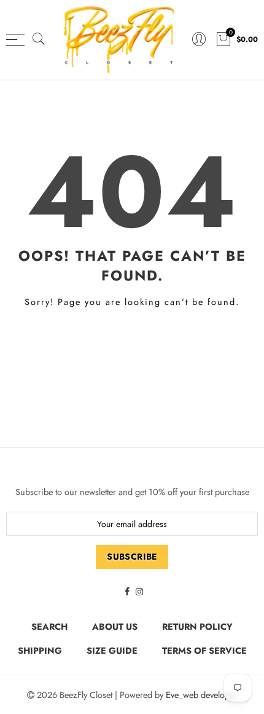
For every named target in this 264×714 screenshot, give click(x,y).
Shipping (40, 650)
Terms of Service (204, 650)
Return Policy (197, 626)
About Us (115, 626)
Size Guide (112, 650)
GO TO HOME (132, 343)
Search (49, 626)
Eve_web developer (201, 694)
